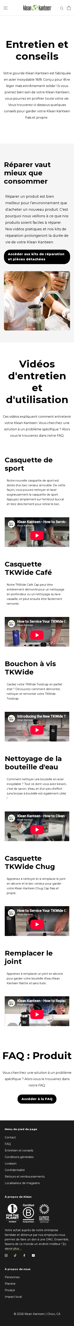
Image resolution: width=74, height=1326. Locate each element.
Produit (10, 1290)
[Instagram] (6, 1255)
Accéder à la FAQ (37, 1099)
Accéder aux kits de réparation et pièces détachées (36, 256)
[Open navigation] (5, 7)
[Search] (62, 8)
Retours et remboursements (25, 1176)
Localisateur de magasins (22, 1183)
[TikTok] (15, 1255)
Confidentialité (15, 1170)
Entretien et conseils (19, 1150)
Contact (10, 1137)
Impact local (13, 1297)
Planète (10, 1283)
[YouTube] (33, 1255)
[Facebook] (24, 1255)
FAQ (8, 1144)
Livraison (11, 1163)
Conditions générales (19, 1157)
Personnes (12, 1277)
